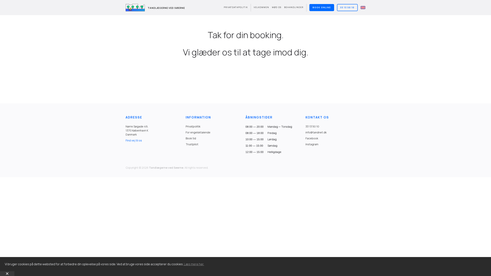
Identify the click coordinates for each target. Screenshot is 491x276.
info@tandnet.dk (316, 132)
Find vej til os (134, 140)
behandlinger (293, 7)
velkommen (261, 7)
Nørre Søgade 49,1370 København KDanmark (137, 130)
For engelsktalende (198, 132)
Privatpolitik (193, 126)
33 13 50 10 (347, 7)
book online (322, 7)
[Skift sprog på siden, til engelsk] (363, 7)
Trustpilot (192, 144)
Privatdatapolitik (236, 7)
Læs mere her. (193, 264)
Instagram (312, 144)
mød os (276, 7)
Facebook (312, 138)
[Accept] (7, 273)
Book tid (191, 138)
